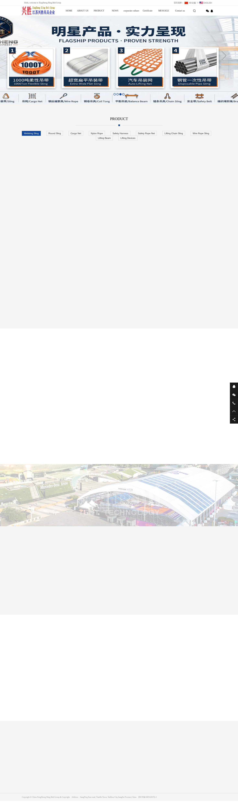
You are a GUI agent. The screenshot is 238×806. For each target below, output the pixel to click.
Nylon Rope (97, 133)
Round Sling (54, 133)
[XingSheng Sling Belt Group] (33, 10)
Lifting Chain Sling (173, 133)
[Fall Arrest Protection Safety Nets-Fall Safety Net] (201, 596)
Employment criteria (167, 371)
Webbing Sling (31, 133)
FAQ (85, 772)
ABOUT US (82, 11)
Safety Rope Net (146, 133)
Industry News (89, 767)
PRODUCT (99, 11)
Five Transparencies (117, 371)
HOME (69, 11)
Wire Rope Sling (201, 133)
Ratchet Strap (51, 742)
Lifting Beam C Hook (83, 742)
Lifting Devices (127, 138)
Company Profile (28, 763)
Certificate (147, 11)
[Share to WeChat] (207, 11)
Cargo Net (76, 133)
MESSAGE (163, 11)
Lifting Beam (104, 138)
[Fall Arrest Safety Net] (168, 596)
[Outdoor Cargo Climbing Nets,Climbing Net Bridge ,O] (69, 596)
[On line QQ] (212, 11)
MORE (116, 724)
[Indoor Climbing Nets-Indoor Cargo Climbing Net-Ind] (36, 596)
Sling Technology (88, 371)
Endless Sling (101, 742)
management (63, 371)
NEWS (115, 11)
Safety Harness (120, 133)
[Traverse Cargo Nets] (102, 596)
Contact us (180, 11)
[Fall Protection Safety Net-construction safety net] (135, 596)
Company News (89, 763)
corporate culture (131, 11)
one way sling (144, 742)
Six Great (142, 371)
